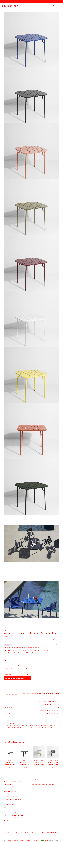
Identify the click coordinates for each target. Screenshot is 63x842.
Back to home (51, 742)
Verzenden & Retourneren (12, 799)
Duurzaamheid (8, 784)
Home (5, 630)
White (14, 665)
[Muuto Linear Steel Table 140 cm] (24, 752)
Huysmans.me (54, 832)
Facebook (39, 693)
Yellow (7, 665)
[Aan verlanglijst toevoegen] (57, 644)
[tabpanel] (10, 757)
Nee (46, 840)
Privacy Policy (9, 802)
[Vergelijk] (51, 6)
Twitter (45, 693)
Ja (42, 840)
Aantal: (8, 674)
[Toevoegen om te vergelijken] (58, 644)
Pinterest (51, 693)
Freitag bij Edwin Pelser (13, 781)
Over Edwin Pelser (10, 791)
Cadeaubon (7, 779)
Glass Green (9, 668)
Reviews (18, 694)
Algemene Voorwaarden (11, 796)
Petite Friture (54, 639)
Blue (21, 663)
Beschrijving (8, 694)
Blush (17, 668)
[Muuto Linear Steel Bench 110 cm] (10, 752)
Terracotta (25, 668)
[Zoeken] (57, 6)
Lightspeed (41, 832)
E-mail (57, 693)
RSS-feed (7, 807)
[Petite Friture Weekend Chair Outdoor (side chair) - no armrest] (39, 752)
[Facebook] (4, 821)
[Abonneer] (47, 788)
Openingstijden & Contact (13, 794)
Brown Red (14, 663)
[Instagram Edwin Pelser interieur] (7, 821)
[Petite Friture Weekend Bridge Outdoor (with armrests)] (53, 752)
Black (6, 663)
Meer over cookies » (54, 840)
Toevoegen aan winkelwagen (14, 678)
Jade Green (22, 665)
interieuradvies (9, 804)
